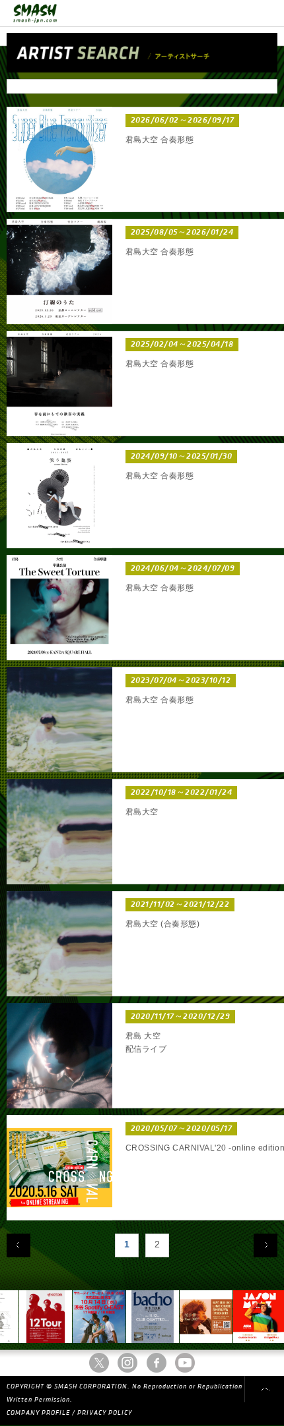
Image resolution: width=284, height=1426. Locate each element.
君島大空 (142, 811)
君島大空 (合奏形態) (162, 923)
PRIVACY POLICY (104, 1413)
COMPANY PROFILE (38, 1413)
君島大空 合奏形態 (159, 139)
